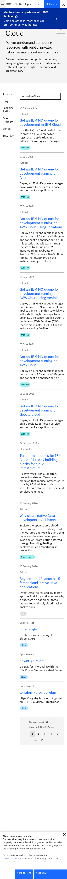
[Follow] (60, 29)
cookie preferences (13, 858)
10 (42, 740)
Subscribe (51, 4)
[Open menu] (2, 4)
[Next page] (48, 740)
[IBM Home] (9, 4)
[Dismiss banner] (64, 11)
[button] (39, 4)
